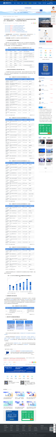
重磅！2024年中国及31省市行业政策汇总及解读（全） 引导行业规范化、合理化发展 (31, 398)
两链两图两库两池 (25, 12)
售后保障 (23, 425)
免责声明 (29, 433)
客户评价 (11, 428)
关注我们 (54, 427)
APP (54, 424)
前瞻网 (4, 0)
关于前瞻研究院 (6, 427)
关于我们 (20, 433)
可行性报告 (35, 427)
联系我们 (23, 433)
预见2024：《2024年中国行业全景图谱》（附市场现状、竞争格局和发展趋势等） (19, 398)
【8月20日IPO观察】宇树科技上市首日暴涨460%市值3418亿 (47, 121)
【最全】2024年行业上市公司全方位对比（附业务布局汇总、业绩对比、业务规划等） (8, 408)
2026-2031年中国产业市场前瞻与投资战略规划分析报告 (15, 25)
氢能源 (18, 12)
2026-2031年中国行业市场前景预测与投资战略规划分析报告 (15, 28)
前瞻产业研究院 (9, 16)
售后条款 (23, 427)
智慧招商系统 (18, 338)
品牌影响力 (44, 137)
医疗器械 (21, 12)
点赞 (49, 39)
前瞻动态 (40, 137)
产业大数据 (35, 3)
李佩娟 (43, 89)
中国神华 (12, 299)
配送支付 (17, 425)
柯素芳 (43, 93)
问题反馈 (36, 433)
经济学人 (13, 16)
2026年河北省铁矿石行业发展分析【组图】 (45, 113)
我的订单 (48, 0)
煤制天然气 (7, 364)
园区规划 (32, 336)
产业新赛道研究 (17, 336)
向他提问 (42, 41)
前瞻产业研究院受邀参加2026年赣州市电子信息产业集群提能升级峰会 (42, 155)
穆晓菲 (43, 80)
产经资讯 (18, 3)
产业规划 (40, 3)
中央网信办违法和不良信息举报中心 (42, 434)
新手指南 (5, 425)
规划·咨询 (30, 425)
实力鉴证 (11, 427)
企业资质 (11, 430)
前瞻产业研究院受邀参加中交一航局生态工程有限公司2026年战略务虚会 (49, 146)
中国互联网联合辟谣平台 (35, 434)
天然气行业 (14, 364)
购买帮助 (11, 425)
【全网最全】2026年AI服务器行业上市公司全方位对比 (46, 109)
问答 (22, 3)
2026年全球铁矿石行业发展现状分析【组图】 (45, 112)
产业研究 (25, 3)
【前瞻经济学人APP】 (17, 343)
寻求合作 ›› (34, 364)
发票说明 (17, 430)
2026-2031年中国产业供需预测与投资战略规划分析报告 (14, 26)
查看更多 (46, 168)
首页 (15, 3)
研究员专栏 (16, 16)
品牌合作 (26, 433)
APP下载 (44, 3)
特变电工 (18, 35)
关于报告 (5, 430)
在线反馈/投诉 (30, 434)
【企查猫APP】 (26, 344)
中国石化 (11, 35)
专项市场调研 (11, 0)
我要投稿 (14, 362)
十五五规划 (11, 339)
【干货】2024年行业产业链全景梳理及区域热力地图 (8, 398)
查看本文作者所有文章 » (43, 43)
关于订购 (5, 428)
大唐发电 (14, 34)
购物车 (45, 0)
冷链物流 (15, 12)
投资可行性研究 (23, 336)
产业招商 (29, 430)
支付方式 (17, 427)
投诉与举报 (23, 430)
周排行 (40, 107)
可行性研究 (7, 0)
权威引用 (49, 137)
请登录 (43, 0)
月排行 (44, 107)
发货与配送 (17, 428)
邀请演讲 (49, 41)
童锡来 (5, 23)
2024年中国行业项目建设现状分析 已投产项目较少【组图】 (31, 408)
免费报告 (30, 3)
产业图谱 (8, 338)
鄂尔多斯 (26, 299)
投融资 (10, 364)
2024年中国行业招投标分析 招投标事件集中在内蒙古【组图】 (19, 408)
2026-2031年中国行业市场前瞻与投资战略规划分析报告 (14, 29)
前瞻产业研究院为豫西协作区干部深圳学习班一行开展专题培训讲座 (49, 164)
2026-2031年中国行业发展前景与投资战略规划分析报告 (16, 31)
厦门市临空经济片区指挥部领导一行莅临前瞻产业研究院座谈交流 (49, 155)
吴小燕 (43, 84)
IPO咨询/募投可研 (29, 338)
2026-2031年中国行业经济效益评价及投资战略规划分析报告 (15, 30)
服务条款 (32, 433)
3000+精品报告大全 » (39, 12)
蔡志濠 (43, 98)
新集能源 (24, 35)
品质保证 (23, 428)
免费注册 (51, 0)
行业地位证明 (15, 0)
